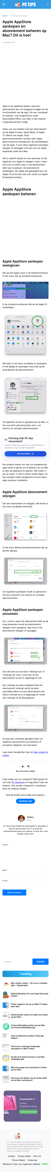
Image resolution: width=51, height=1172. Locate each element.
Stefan (30, 817)
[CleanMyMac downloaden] (22, 1106)
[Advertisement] (25, 75)
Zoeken (40, 961)
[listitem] (25, 984)
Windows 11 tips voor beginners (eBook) (25, 1164)
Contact (11, 1156)
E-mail (5, 881)
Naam (5, 870)
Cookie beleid (24, 1156)
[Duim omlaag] (28, 766)
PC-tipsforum (18, 782)
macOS (5, 16)
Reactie (5, 845)
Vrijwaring (32, 1160)
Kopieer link (25, 801)
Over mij (37, 1156)
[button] (3, 4)
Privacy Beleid (18, 1160)
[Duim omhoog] (22, 766)
